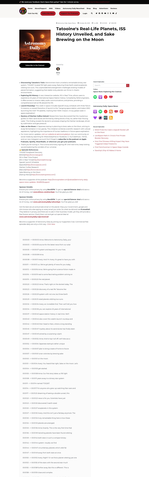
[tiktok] (116, 13)
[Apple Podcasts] (100, 98)
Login (85, 13)
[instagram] (108, 13)
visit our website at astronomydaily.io (55, 134)
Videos (57, 8)
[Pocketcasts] (121, 113)
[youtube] (105, 13)
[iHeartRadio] (111, 98)
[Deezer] (95, 119)
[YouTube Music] (105, 98)
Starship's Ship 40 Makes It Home (108, 150)
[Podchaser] (100, 119)
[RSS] (111, 119)
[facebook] (99, 13)
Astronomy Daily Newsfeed (73, 8)
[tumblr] (110, 13)
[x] (96, 13)
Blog (95, 8)
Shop (89, 8)
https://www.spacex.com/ (36, 165)
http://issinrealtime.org (42, 160)
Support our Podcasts (69, 13)
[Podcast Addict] (111, 113)
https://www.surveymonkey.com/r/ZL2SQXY (95, 2)
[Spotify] (95, 98)
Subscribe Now (48, 13)
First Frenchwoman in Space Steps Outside (111, 147)
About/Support (41, 8)
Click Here (51, 224)
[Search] (91, 13)
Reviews (114, 8)
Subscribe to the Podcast (35, 65)
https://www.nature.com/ (35, 170)
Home (30, 8)
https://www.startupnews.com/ (43, 175)
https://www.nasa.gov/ (33, 155)
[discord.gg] (113, 13)
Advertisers (103, 8)
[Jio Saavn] (105, 119)
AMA (51, 8)
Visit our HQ (33, 13)
